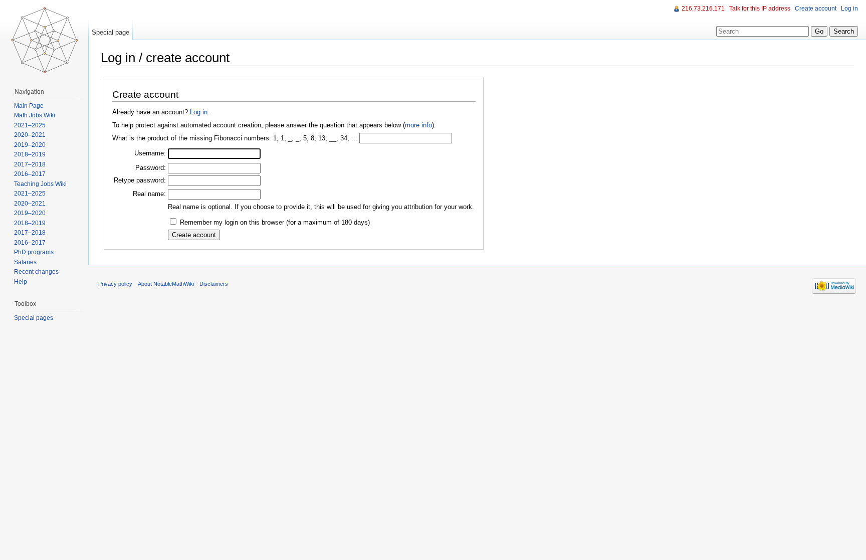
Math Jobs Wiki (34, 115)
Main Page (29, 105)
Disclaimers (213, 284)
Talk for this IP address (759, 8)
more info (418, 125)
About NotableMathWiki (166, 284)
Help (20, 281)
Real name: (149, 194)
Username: (150, 153)
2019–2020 (30, 144)
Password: (150, 167)
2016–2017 (30, 173)
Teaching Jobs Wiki (40, 184)
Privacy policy (115, 284)
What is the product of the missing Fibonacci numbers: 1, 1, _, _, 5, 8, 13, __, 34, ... (234, 138)
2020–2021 (30, 134)
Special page (110, 32)
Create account (815, 8)
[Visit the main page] (44, 40)
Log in (198, 112)
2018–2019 (30, 154)
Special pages (33, 317)
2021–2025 (30, 125)
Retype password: (140, 180)
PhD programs (34, 252)
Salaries (25, 262)
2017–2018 (30, 164)
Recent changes (36, 271)
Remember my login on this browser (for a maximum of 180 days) (275, 222)
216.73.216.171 (703, 8)
